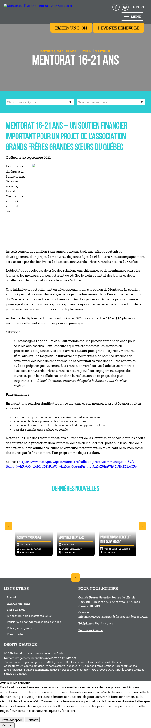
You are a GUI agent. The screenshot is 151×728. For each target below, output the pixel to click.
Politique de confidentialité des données (34, 622)
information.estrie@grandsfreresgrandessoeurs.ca (113, 616)
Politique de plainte (20, 628)
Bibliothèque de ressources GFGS (29, 616)
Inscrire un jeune (18, 603)
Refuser (32, 720)
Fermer (7, 725)
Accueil (12, 597)
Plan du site (15, 634)
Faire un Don (16, 609)
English (139, 7)
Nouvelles (103, 51)
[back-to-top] (75, 577)
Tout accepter (12, 720)
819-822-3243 (104, 623)
